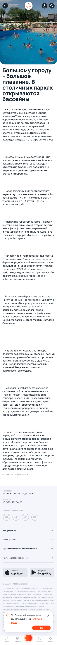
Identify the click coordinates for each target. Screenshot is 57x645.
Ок (41, 627)
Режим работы (9, 539)
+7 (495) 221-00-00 (12, 502)
